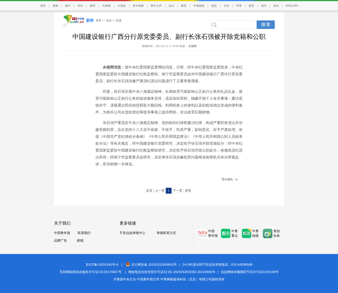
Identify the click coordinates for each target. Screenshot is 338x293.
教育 (183, 5)
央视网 (192, 46)
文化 (226, 5)
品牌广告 (60, 240)
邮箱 (80, 240)
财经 (92, 5)
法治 (171, 5)
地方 (263, 5)
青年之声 (156, 5)
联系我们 (84, 233)
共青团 (106, 5)
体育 (251, 5)
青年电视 (138, 5)
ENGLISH (292, 5)
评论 (80, 5)
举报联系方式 (166, 233)
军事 (239, 5)
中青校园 (198, 5)
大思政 (121, 5)
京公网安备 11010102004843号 (154, 264)
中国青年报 (62, 233)
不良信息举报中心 (132, 233)
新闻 (55, 5)
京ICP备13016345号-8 (102, 264)
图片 (68, 5)
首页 (43, 5)
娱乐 (276, 5)
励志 (214, 5)
